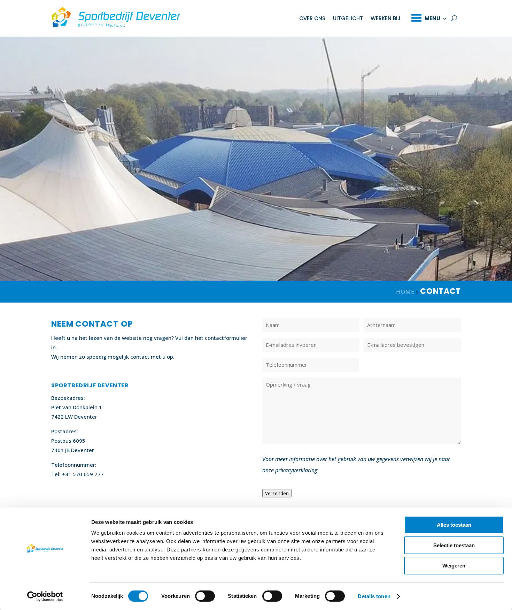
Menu (432, 18)
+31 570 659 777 (83, 474)
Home (405, 292)
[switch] (205, 596)
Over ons (312, 18)
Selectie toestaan (454, 545)
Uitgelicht (348, 18)
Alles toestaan (454, 525)
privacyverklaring (296, 470)
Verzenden (277, 493)
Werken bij (386, 18)
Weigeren (453, 566)
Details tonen (374, 596)
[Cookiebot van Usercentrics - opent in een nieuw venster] (45, 596)
